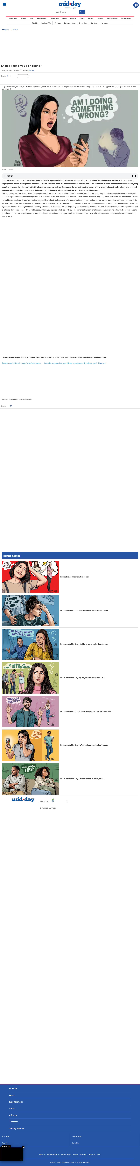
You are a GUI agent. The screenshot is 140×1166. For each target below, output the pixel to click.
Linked (14, 76)
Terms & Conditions (79, 1154)
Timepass (100, 18)
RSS (98, 1154)
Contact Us (91, 1154)
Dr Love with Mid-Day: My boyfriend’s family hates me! (82, 678)
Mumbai (23, 18)
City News (94, 23)
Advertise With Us (53, 1154)
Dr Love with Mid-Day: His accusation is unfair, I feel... (82, 779)
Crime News (83, 23)
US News (58, 23)
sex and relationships (25, 399)
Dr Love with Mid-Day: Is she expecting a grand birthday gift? (85, 711)
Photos (82, 18)
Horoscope (104, 23)
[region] (70, 48)
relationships (13, 399)
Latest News (13, 18)
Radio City (75, 1143)
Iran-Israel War (46, 23)
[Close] (23, 1147)
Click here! (102, 363)
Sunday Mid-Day (112, 18)
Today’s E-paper (70, 8)
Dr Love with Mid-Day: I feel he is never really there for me (84, 644)
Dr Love (15, 29)
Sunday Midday (16, 1128)
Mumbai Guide (126, 18)
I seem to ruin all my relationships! (74, 577)
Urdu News (5, 1143)
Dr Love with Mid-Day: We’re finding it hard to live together (84, 610)
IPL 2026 (35, 23)
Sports (64, 18)
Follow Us (24, 76)
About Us (42, 1154)
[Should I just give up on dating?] (11, 1154)
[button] (13, 5)
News (31, 18)
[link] (5, 1146)
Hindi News (5, 1136)
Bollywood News (69, 23)
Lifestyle (73, 18)
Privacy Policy (66, 1154)
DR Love (4, 399)
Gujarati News (76, 1136)
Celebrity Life (54, 18)
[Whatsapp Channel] (17, 80)
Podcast (90, 18)
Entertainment (41, 18)
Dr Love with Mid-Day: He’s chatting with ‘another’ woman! (84, 745)
